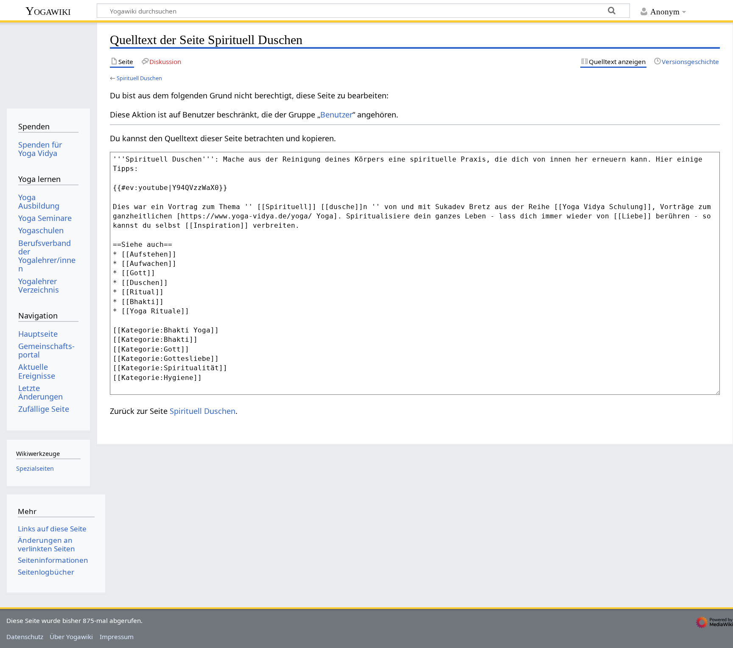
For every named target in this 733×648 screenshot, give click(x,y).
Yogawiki (48, 10)
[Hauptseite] (48, 62)
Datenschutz (24, 636)
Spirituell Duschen (139, 78)
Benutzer (336, 114)
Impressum (117, 636)
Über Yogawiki (71, 636)
